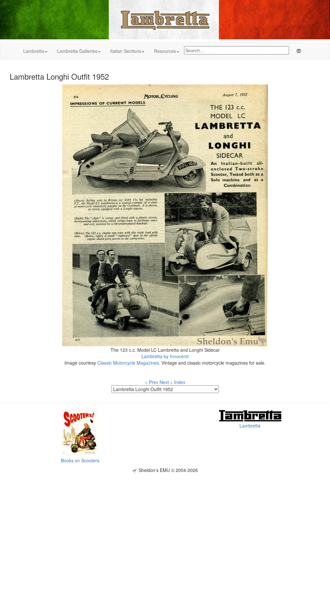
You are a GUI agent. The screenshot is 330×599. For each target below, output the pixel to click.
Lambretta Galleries (77, 51)
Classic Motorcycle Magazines (128, 362)
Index (179, 382)
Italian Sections (125, 51)
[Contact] (297, 51)
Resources (165, 51)
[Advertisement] (165, 518)
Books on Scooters (80, 460)
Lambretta (33, 51)
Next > (166, 382)
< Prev (151, 382)
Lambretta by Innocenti (165, 356)
